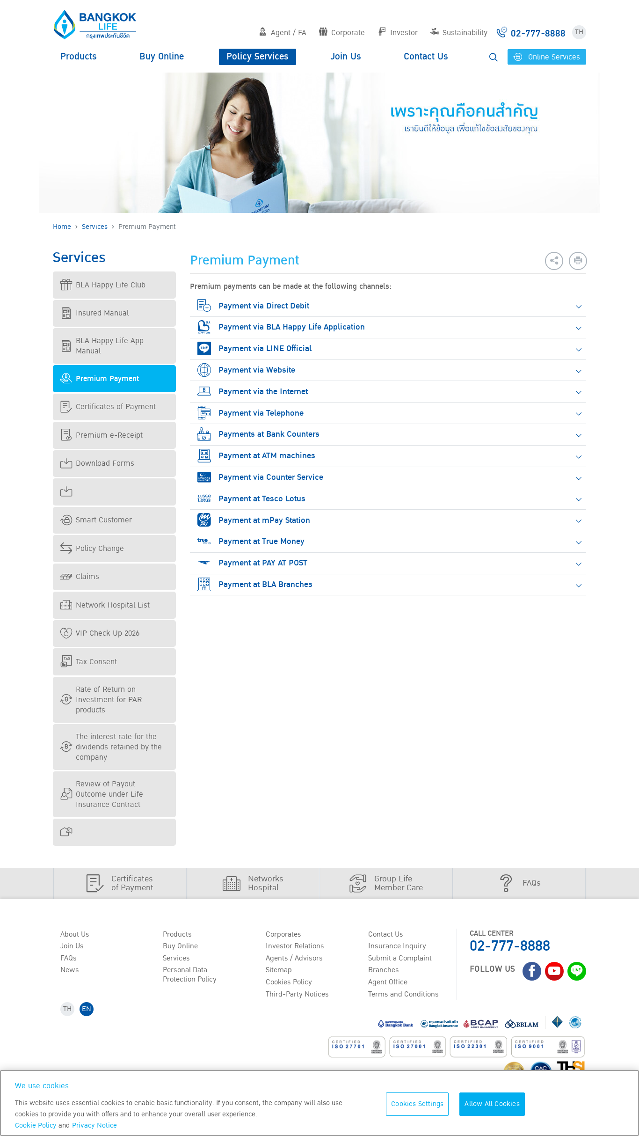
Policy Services (257, 56)
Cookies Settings (417, 1104)
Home (62, 226)
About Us (74, 934)
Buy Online (161, 56)
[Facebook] (532, 971)
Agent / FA (288, 33)
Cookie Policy (36, 1125)
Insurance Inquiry (397, 946)
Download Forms (105, 463)
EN (86, 1009)
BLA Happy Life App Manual (110, 346)
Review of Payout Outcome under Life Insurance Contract (109, 794)
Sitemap (279, 969)
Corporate (348, 33)
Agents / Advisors (294, 958)
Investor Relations (295, 946)
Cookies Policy (289, 982)
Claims (87, 577)
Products (78, 56)
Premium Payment (107, 379)
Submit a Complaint (400, 958)
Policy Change (100, 548)
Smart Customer (104, 520)
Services (95, 226)
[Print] (578, 261)
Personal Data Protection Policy (190, 974)
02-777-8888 (510, 946)
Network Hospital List (113, 605)
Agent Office (387, 982)
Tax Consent (96, 662)
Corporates (283, 934)
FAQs (68, 958)
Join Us (346, 56)
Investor (404, 33)
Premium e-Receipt (109, 435)
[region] (319, 1103)
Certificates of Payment (116, 407)
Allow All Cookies (492, 1104)
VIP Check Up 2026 (107, 633)
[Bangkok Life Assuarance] (95, 24)
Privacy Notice (94, 1125)
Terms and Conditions (403, 994)
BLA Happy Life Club (110, 285)
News (69, 969)
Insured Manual (102, 313)
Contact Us (426, 56)
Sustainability (465, 33)
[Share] (554, 261)
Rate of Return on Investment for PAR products (109, 699)
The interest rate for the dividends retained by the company (119, 747)
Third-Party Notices (297, 994)
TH (579, 32)
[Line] (576, 971)
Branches (383, 969)
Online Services (553, 57)
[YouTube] (554, 971)
